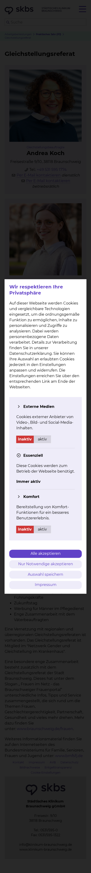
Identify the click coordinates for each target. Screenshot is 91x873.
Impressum (45, 585)
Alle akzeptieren (46, 553)
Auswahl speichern (45, 574)
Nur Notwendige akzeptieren (45, 564)
